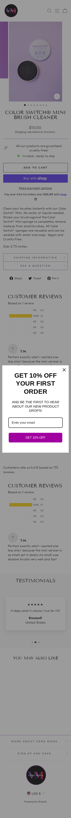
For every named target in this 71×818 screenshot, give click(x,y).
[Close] (64, 369)
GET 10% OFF (35, 437)
